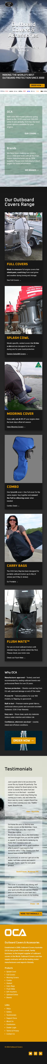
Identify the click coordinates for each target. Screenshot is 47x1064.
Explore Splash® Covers (16, 354)
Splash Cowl (11, 972)
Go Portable (11, 582)
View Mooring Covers (15, 427)
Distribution (10, 1024)
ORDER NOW (21, 740)
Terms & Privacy (12, 1031)
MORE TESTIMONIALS (30, 914)
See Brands (30, 170)
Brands (9, 998)
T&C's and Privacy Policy (31, 1052)
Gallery (9, 1012)
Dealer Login (11, 1028)
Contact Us (10, 1034)
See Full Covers (13, 280)
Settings (25, 1060)
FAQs (8, 1009)
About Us (9, 1021)
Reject (16, 1060)
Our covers (30, 134)
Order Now (36, 85)
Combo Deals (12, 506)
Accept (6, 1060)
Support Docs (11, 1018)
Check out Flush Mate (15, 658)
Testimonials (11, 1015)
